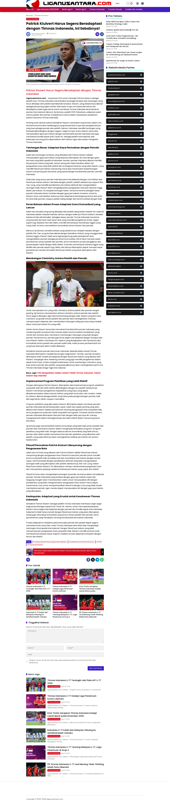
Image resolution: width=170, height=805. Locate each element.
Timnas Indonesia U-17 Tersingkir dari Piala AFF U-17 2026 (38, 588)
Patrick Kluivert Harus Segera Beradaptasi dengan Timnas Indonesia (63, 92)
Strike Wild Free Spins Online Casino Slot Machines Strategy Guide (123, 23)
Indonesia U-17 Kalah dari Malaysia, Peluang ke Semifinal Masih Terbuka (37, 614)
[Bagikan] (102, 34)
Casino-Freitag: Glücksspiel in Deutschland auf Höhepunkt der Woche (124, 45)
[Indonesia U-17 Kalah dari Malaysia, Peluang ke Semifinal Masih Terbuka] (38, 602)
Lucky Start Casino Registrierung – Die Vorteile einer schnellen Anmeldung (122, 37)
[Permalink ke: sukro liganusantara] (28, 34)
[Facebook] (88, 560)
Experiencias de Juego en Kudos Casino (123, 61)
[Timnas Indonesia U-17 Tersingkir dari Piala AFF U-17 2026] (38, 576)
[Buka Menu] (142, 3)
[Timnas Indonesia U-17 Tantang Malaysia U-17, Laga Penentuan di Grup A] (65, 602)
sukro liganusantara (38, 33)
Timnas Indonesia (33, 19)
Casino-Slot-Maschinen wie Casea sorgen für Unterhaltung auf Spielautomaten (124, 53)
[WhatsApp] (102, 560)
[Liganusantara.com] (68, 3)
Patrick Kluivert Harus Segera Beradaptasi (50, 542)
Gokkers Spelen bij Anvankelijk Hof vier (122, 30)
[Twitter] (93, 560)
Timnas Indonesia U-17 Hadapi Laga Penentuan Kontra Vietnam (63, 588)
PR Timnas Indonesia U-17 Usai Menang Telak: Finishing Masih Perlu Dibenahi (91, 614)
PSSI (99, 542)
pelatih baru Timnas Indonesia (82, 542)
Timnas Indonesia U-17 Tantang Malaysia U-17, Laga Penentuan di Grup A (65, 614)
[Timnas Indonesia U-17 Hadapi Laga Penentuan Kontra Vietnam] (65, 576)
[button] (131, 3)
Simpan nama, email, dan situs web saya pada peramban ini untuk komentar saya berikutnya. (62, 661)
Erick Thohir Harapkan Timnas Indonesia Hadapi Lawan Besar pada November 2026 (90, 588)
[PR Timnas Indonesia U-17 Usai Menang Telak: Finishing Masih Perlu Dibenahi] (91, 602)
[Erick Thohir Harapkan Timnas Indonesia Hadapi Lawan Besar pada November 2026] (91, 576)
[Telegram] (97, 560)
